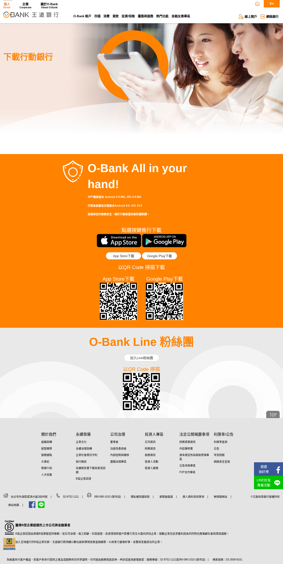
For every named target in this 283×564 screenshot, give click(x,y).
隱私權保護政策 (140, 496)
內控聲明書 (186, 448)
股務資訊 (150, 454)
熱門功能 (162, 16)
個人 (6, 5)
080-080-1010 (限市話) (108, 496)
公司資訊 (150, 441)
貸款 (115, 16)
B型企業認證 (83, 478)
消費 (106, 16)
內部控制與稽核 (119, 454)
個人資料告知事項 (194, 496)
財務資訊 (150, 448)
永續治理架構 (84, 448)
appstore (119, 240)
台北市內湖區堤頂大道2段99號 (29, 496)
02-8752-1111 (71, 496)
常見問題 (219, 454)
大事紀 (45, 461)
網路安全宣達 (222, 461)
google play (164, 240)
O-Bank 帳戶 (82, 16)
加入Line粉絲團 (141, 358)
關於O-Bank (49, 5)
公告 (216, 448)
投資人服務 (151, 468)
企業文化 (81, 441)
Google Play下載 (159, 256)
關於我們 (48, 434)
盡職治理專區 (118, 461)
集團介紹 (46, 468)
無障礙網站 (221, 496)
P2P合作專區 (187, 472)
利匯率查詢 (220, 441)
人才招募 (46, 474)
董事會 (114, 441)
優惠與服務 (145, 16)
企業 (25, 5)
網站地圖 (14, 504)
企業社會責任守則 (86, 454)
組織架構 (46, 441)
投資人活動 (151, 461)
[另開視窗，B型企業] (9, 535)
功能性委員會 (118, 448)
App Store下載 (123, 256)
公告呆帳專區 (187, 465)
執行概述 (81, 461)
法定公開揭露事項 (194, 434)
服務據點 (46, 454)
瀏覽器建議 (166, 496)
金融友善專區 (181, 16)
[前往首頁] (31, 18)
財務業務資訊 (187, 441)
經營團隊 (46, 448)
